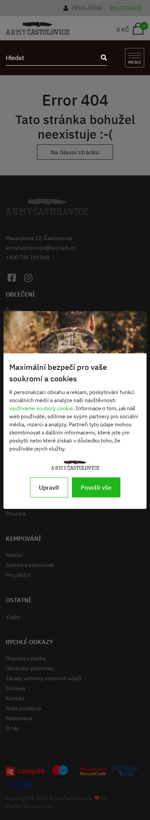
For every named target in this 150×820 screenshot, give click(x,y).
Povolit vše (96, 487)
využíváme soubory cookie (41, 408)
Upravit (49, 487)
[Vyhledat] (101, 57)
